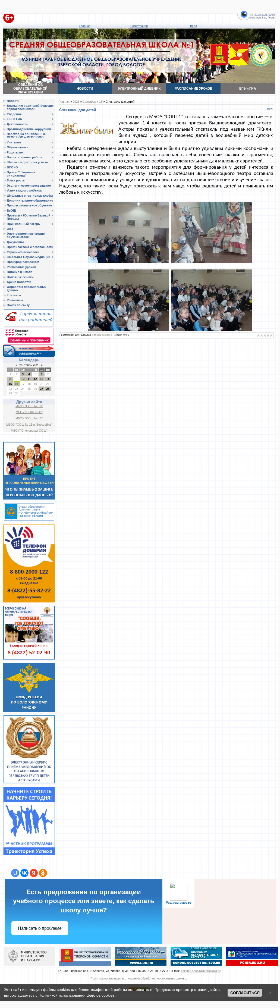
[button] (244, 17)
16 (16, 383)
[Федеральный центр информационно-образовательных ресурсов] (252, 955)
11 (29, 379)
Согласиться (245, 993)
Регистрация (139, 25)
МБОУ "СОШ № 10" (29, 406)
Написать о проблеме (40, 928)
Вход (193, 25)
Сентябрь (89, 101)
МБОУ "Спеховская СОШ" (29, 430)
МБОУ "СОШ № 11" (29, 412)
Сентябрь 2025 (29, 365)
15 (10, 383)
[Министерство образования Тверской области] (85, 955)
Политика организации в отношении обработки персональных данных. (139, 978)
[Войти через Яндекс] (34, 873)
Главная (84, 25)
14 (47, 379)
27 (41, 388)
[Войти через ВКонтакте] (24, 873)
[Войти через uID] (15, 873)
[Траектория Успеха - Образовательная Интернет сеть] (29, 820)
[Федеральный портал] (141, 955)
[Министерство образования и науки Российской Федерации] (29, 955)
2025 (76, 101)
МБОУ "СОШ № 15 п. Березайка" (29, 424)
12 (35, 379)
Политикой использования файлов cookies (77, 995)
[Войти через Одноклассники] (43, 873)
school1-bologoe (101, 335)
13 (41, 379)
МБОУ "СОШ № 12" (29, 418)
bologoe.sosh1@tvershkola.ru (201, 970)
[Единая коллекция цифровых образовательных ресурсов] (196, 955)
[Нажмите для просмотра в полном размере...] (128, 232)
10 (22, 379)
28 (47, 388)
